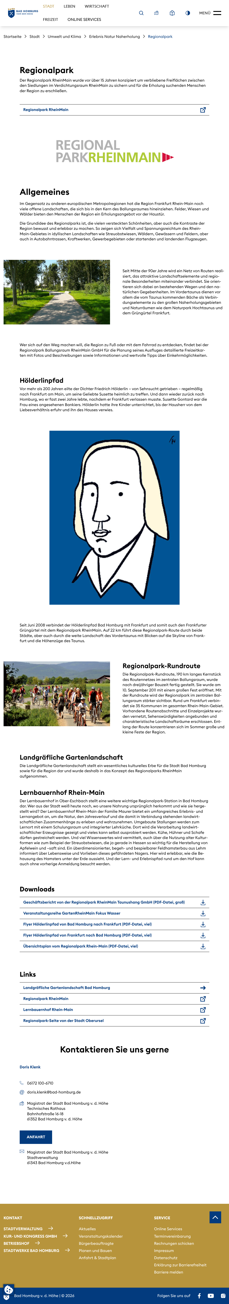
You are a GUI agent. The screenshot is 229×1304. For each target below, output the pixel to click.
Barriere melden (168, 1272)
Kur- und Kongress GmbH (30, 1236)
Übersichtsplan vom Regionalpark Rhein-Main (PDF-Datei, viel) (80, 946)
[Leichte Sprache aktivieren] (172, 13)
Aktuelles (87, 1228)
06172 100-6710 (40, 1083)
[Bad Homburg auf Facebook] (199, 1296)
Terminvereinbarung (172, 1236)
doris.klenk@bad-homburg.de (54, 1092)
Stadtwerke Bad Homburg (31, 1250)
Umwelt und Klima (64, 36)
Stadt (48, 6)
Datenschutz (166, 1257)
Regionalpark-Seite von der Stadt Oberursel (63, 1020)
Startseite (12, 36)
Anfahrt (36, 1136)
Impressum (164, 1250)
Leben (69, 6)
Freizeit (50, 19)
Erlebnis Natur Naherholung (114, 36)
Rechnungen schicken (174, 1243)
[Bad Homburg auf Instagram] (223, 1296)
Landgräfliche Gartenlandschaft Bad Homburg (66, 987)
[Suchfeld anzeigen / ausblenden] (141, 13)
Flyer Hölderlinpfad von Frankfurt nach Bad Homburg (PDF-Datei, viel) (87, 935)
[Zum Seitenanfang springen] (215, 1217)
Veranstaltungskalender (101, 1236)
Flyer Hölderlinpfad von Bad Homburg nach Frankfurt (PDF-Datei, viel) (87, 924)
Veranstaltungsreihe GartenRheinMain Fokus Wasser (71, 913)
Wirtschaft (97, 6)
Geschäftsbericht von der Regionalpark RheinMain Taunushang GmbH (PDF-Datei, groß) (104, 902)
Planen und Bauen (95, 1250)
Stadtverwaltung (23, 1228)
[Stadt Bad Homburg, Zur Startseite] (23, 13)
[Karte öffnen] (156, 13)
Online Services (84, 19)
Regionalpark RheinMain (45, 109)
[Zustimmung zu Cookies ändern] (8, 1289)
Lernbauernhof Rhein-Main (48, 1009)
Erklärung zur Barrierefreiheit (180, 1265)
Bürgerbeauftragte (96, 1243)
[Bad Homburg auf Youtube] (210, 1296)
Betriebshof (16, 1243)
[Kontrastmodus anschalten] (188, 13)
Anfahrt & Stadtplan (97, 1257)
